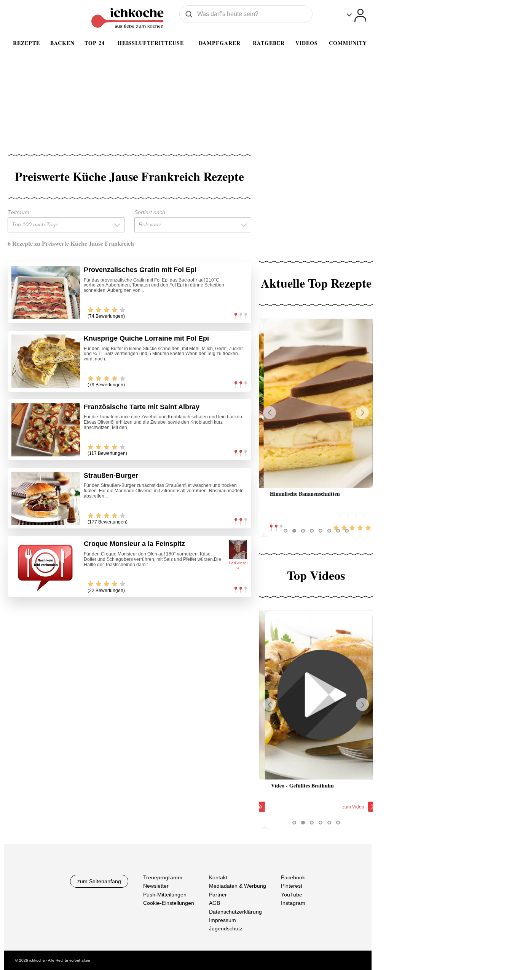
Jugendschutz (225, 928)
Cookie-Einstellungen (168, 903)
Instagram (293, 903)
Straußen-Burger (111, 475)
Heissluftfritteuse (151, 43)
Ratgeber (269, 43)
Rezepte (26, 43)
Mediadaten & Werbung (237, 886)
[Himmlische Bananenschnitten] (316, 403)
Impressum (222, 920)
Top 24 (95, 43)
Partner (218, 895)
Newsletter (156, 886)
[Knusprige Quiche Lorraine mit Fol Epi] (45, 361)
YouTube (291, 895)
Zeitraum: (19, 212)
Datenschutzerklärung (235, 912)
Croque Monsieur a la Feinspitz (134, 543)
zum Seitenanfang (99, 881)
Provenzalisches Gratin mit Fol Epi (140, 270)
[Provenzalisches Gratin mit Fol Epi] (45, 292)
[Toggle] (356, 15)
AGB (214, 903)
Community (348, 43)
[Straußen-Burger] (45, 498)
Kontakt (218, 877)
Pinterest (291, 886)
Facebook (293, 877)
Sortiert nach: (150, 212)
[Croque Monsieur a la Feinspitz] (45, 566)
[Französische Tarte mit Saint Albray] (45, 429)
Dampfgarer (220, 43)
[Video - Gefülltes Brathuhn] (316, 695)
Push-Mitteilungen (165, 895)
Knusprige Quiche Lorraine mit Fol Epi (146, 338)
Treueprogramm (162, 877)
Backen (62, 43)
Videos (306, 43)
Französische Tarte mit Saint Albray (141, 407)
